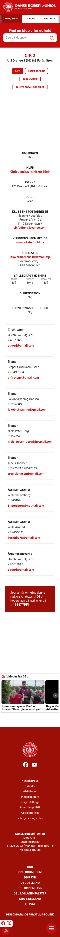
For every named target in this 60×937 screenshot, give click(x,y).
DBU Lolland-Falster (30, 893)
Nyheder (30, 786)
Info (17, 71)
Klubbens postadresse (30, 211)
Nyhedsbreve (30, 781)
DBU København (30, 888)
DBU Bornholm (30, 872)
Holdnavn (30, 153)
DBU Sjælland (30, 899)
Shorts (30, 279)
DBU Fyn (30, 877)
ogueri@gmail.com (21, 345)
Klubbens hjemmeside (30, 238)
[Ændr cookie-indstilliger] (6, 931)
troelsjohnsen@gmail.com (26, 474)
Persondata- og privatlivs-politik (30, 915)
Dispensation (30, 293)
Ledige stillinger (30, 802)
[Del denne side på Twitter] (9, 924)
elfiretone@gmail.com (23, 377)
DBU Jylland (30, 883)
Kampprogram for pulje (30, 87)
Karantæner (30, 79)
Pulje (30, 197)
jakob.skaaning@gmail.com (27, 409)
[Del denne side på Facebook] (3, 924)
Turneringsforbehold (30, 308)
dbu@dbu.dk (32, 850)
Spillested (30, 253)
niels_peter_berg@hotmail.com (30, 441)
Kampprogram (36, 71)
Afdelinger (30, 791)
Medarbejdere (30, 797)
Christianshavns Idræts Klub (30, 171)
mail (33, 600)
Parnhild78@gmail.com (24, 538)
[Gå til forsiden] (28, 7)
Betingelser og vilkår (30, 818)
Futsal (30, 904)
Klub (30, 167)
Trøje (14, 279)
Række (30, 182)
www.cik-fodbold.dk (30, 242)
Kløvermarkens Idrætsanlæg (30, 257)
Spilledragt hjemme (30, 276)
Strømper (46, 279)
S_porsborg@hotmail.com (26, 506)
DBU (30, 867)
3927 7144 (22, 604)
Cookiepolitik (30, 813)
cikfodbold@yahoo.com (30, 227)
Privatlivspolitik (30, 807)
